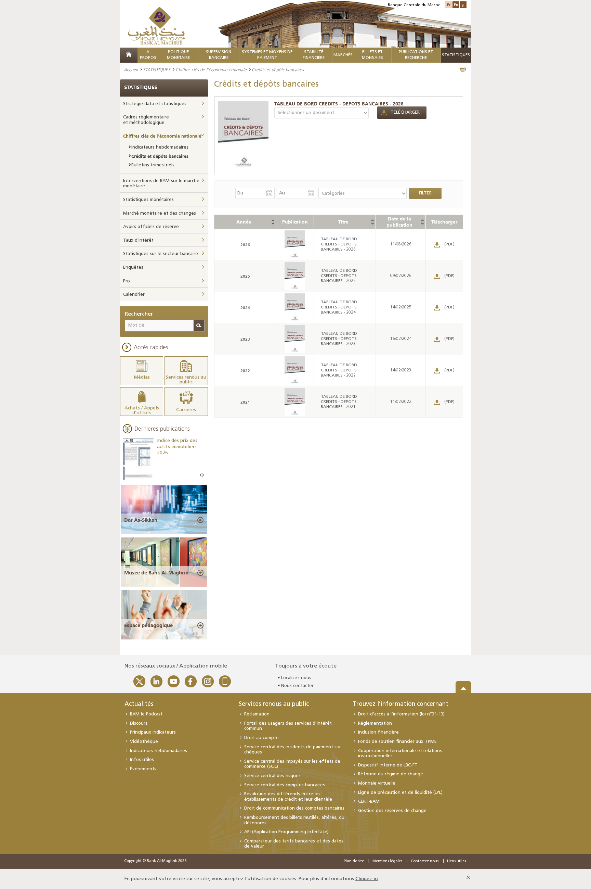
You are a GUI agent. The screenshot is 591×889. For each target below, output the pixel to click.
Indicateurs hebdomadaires (159, 147)
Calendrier (134, 294)
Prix (127, 281)
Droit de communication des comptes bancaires (294, 808)
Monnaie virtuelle (376, 783)
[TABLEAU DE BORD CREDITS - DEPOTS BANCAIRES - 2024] (295, 307)
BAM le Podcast (146, 714)
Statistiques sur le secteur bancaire (160, 254)
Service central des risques (272, 776)
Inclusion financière (378, 732)
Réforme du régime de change (390, 774)
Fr (448, 4)
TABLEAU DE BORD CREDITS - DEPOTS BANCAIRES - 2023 (339, 339)
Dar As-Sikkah (140, 520)
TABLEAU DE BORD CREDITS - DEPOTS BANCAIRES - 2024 (339, 307)
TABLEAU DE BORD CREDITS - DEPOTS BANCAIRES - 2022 (339, 370)
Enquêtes (133, 267)
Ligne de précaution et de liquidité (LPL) (400, 792)
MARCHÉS (343, 55)
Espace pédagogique (148, 625)
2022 (245, 370)
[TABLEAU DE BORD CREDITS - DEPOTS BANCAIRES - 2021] (295, 402)
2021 (245, 402)
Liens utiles (456, 861)
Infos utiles (142, 760)
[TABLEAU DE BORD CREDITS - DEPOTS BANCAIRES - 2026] (243, 135)
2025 (245, 276)
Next (203, 475)
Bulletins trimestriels (152, 165)
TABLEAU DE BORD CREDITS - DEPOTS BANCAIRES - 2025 (339, 276)
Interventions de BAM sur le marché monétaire (161, 184)
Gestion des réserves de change (392, 811)
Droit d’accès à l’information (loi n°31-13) (401, 714)
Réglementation (375, 723)
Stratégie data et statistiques (154, 104)
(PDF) (449, 244)
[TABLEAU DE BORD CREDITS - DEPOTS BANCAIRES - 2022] (295, 370)
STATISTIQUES (156, 69)
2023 (245, 339)
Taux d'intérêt (138, 240)
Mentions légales (387, 861)
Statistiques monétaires (148, 200)
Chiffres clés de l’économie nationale (211, 69)
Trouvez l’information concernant (400, 704)
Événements (143, 769)
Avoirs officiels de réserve (151, 227)
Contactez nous (424, 861)
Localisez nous (296, 678)
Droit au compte (261, 738)
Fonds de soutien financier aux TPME (397, 741)
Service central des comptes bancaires (284, 785)
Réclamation (257, 714)
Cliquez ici (366, 878)
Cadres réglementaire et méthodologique (146, 120)
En (456, 4)
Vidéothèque (144, 741)
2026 (245, 244)
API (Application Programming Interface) (286, 832)
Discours (138, 723)
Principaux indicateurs (153, 732)
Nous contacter (297, 686)
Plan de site (354, 861)
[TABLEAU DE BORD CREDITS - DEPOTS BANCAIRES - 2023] (295, 339)
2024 (245, 307)
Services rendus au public (274, 704)
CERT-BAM (369, 801)
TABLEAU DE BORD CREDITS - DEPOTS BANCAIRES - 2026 (339, 104)
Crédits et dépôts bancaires (159, 156)
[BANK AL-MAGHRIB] (156, 25)
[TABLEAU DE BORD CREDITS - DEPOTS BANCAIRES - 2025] (295, 276)
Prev (201, 475)
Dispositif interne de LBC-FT (388, 765)
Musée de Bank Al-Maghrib (156, 573)
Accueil (131, 69)
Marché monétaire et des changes (159, 213)
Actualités (138, 704)
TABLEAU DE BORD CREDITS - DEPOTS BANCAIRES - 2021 (339, 402)
